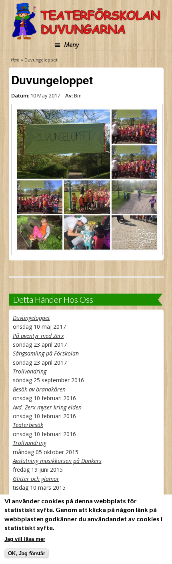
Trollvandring (29, 371)
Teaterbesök (28, 425)
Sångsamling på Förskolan (46, 353)
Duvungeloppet (31, 318)
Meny (71, 45)
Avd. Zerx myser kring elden (47, 407)
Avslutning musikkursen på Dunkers (57, 461)
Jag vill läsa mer (24, 539)
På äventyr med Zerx (38, 336)
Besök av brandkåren (39, 389)
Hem (15, 60)
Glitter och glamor (36, 479)
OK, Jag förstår (26, 553)
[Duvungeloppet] (86, 179)
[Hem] (86, 21)
